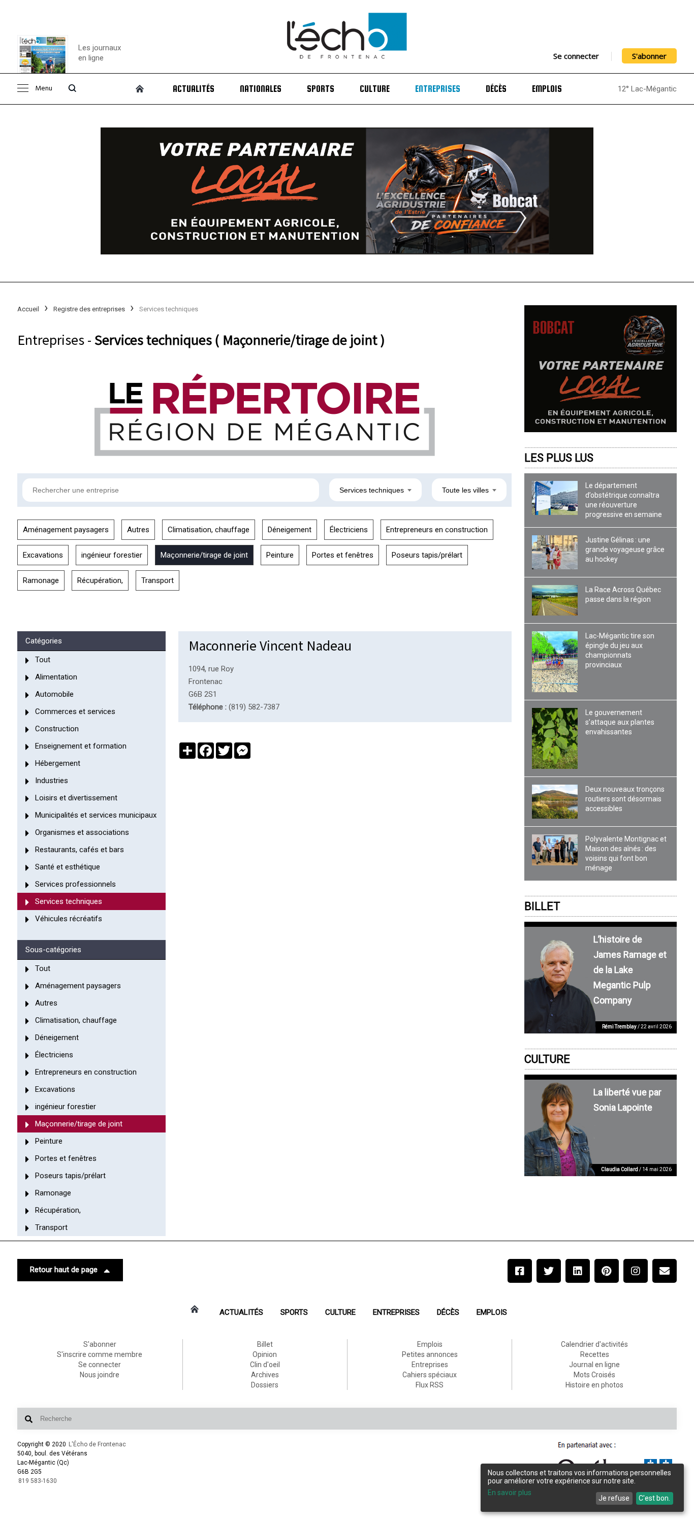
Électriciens (349, 529)
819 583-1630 (37, 1480)
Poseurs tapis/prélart (427, 555)
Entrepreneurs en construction (437, 529)
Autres (138, 529)
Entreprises (437, 89)
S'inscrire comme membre (99, 1354)
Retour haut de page (64, 1269)
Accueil (28, 309)
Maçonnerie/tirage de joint (204, 555)
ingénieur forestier (111, 555)
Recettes (594, 1354)
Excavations (43, 555)
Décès (496, 89)
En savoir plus (509, 1492)
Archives (265, 1375)
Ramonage (41, 580)
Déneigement (289, 529)
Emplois (547, 89)
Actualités (193, 89)
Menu (43, 88)
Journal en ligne (594, 1365)
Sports (320, 89)
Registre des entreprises (89, 309)
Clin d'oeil (265, 1365)
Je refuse (613, 1498)
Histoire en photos (594, 1385)
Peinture (280, 555)
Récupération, (100, 580)
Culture (375, 89)
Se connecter (576, 56)
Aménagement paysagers (66, 529)
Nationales (260, 89)
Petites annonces (430, 1354)
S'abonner (649, 56)
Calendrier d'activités (594, 1344)
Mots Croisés (594, 1375)
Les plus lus (558, 457)
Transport (157, 580)
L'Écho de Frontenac (97, 1444)
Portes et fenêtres (342, 555)
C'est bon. (654, 1498)
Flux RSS (430, 1385)
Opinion (265, 1354)
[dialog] (582, 1488)
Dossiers (264, 1385)
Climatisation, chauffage (208, 529)
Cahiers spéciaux (429, 1375)
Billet (542, 906)
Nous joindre (99, 1375)
